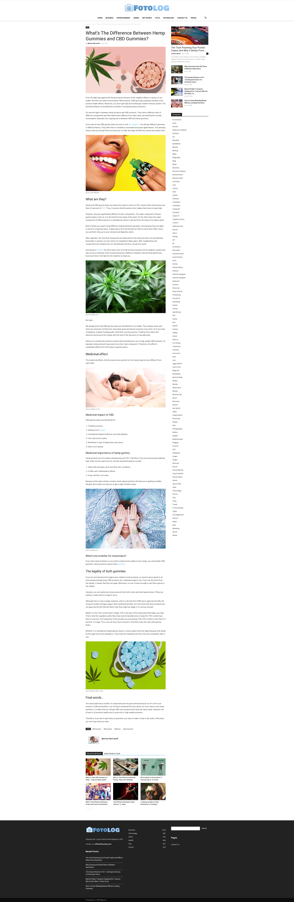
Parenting (176, 418)
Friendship (176, 295)
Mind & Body (177, 377)
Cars (174, 185)
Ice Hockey (176, 343)
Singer (174, 456)
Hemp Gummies (128, 729)
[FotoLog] (147, 8)
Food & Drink (177, 291)
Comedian (176, 202)
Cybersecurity (177, 226)
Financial (175, 288)
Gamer (175, 305)
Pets (174, 425)
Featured (175, 281)
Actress (175, 126)
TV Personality (177, 508)
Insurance (176, 353)
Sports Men (176, 484)
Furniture (176, 298)
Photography (177, 429)
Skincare (175, 463)
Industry (175, 350)
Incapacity (176, 346)
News (174, 412)
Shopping (176, 453)
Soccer (175, 466)
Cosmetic (176, 212)
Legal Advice (177, 363)
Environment (177, 257)
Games (136, 18)
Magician (176, 370)
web (174, 525)
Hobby (174, 333)
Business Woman (179, 171)
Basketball (176, 144)
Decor (174, 233)
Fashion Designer (179, 274)
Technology (168, 18)
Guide (174, 319)
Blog (174, 161)
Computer (176, 209)
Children (175, 199)
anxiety (102, 430)
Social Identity (177, 470)
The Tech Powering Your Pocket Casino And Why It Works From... (188, 49)
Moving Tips (177, 394)
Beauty (175, 147)
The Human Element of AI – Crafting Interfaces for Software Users (194, 79)
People (175, 422)
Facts (174, 260)
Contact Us (182, 18)
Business (109, 18)
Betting (175, 150)
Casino (175, 188)
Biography (176, 157)
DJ (173, 243)
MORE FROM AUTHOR (112, 754)
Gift (173, 315)
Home (100, 18)
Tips (174, 497)
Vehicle (175, 518)
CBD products (108, 729)
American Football (179, 130)
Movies (175, 391)
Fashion (175, 271)
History (175, 329)
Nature (175, 405)
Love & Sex (176, 367)
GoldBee (99, 250)
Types (174, 511)
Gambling (176, 302)
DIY (173, 240)
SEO (174, 449)
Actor (174, 123)
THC (103, 208)
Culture (175, 223)
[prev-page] (87, 808)
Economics (176, 247)
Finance (175, 284)
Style (157, 18)
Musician (176, 401)
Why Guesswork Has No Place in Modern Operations (100, 866)
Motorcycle (176, 387)
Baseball (175, 140)
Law (173, 360)
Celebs (175, 195)
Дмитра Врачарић (94, 43)
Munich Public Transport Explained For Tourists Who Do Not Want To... (196, 91)
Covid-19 (175, 216)
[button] (205, 18)
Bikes (174, 154)
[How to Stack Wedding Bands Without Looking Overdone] (177, 103)
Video (174, 521)
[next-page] (90, 808)
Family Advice (177, 267)
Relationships (177, 439)
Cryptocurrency (178, 219)
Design (175, 236)
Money (175, 384)
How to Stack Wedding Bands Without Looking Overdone (102, 887)
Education (176, 250)
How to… (175, 339)
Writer (174, 535)
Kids (174, 357)
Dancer (175, 229)
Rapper (175, 436)
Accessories (176, 120)
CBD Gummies (96, 729)
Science (175, 446)
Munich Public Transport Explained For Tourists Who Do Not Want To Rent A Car (103, 880)
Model (174, 381)
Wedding (175, 528)
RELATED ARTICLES (94, 754)
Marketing (176, 374)
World (174, 532)
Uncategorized (178, 515)
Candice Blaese (176, 53)
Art (173, 137)
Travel (194, 18)
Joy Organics (134, 124)
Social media (177, 477)
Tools (174, 501)
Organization (177, 415)
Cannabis (176, 181)
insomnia (121, 564)
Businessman (177, 174)
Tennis (175, 494)
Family (174, 264)
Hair (174, 322)
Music (174, 398)
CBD (93, 24)
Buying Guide (177, 178)
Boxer (174, 164)
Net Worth (147, 18)
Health (175, 326)
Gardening (176, 312)
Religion (175, 442)
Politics (175, 432)
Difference (117, 729)
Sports (174, 480)
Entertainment (123, 18)
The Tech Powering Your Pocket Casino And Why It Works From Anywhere (104, 859)
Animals (175, 133)
